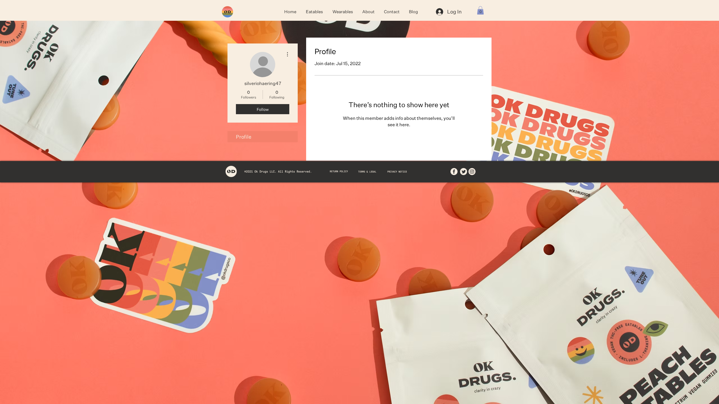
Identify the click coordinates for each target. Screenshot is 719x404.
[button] (480, 10)
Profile (243, 137)
